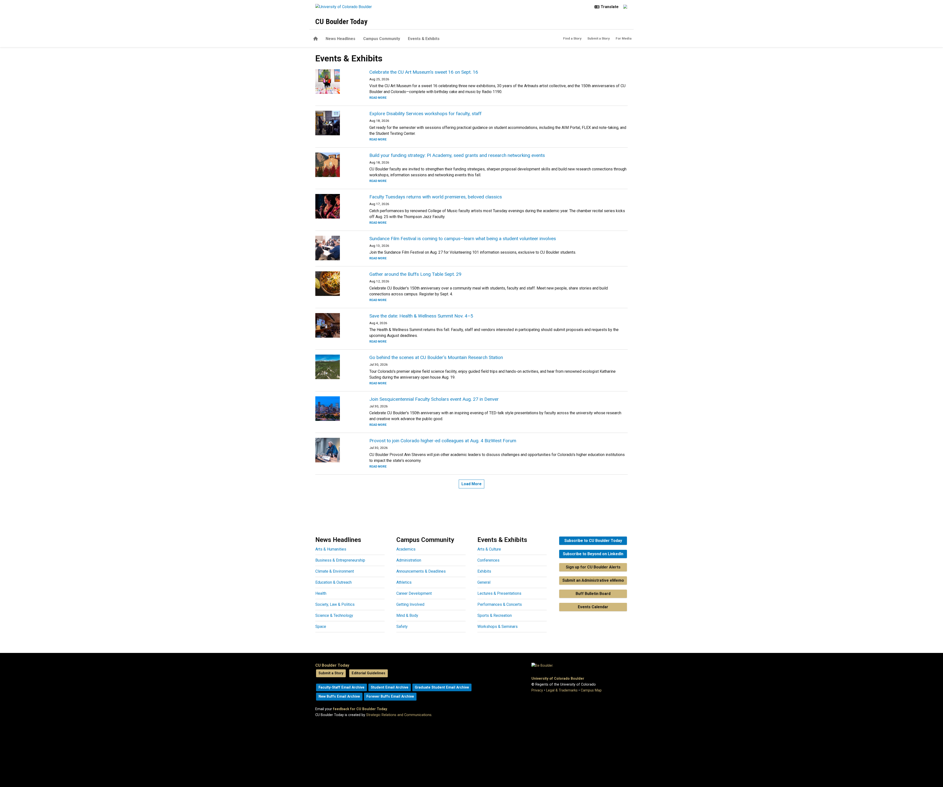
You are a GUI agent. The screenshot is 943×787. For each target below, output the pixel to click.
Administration (408, 560)
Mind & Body (407, 615)
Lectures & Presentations (499, 593)
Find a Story (572, 38)
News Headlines (340, 38)
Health (320, 593)
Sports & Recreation (494, 615)
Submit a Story (598, 38)
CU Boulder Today (341, 21)
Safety (402, 626)
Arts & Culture (489, 549)
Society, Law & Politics (335, 604)
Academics (406, 549)
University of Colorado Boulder (557, 679)
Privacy (537, 690)
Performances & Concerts (499, 604)
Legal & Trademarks (562, 690)
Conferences (488, 560)
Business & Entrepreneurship (340, 560)
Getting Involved (410, 604)
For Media (624, 38)
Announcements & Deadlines (421, 571)
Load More (471, 484)
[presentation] (336, 81)
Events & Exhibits (424, 38)
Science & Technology (334, 615)
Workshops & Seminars (497, 626)
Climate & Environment (334, 571)
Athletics (404, 582)
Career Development (414, 593)
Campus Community (381, 38)
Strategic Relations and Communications (398, 715)
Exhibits (484, 571)
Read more (378, 97)
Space (320, 626)
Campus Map (591, 690)
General (483, 582)
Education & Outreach (333, 582)
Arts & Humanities (330, 549)
